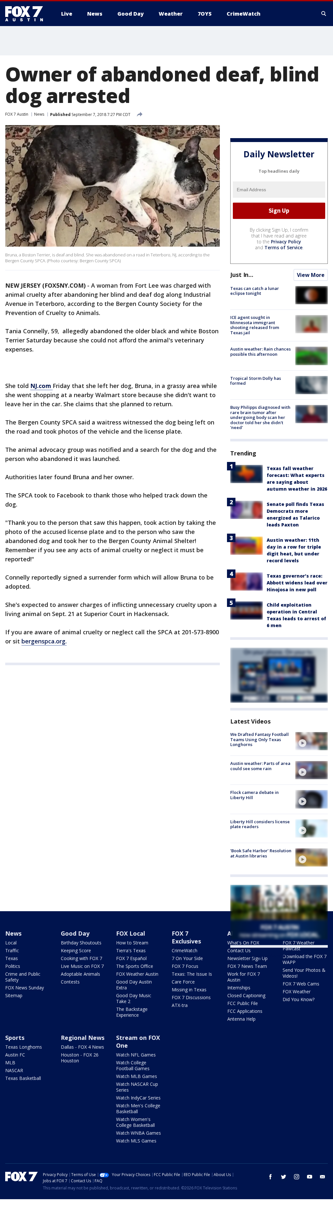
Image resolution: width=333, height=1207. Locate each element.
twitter (283, 1176)
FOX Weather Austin (137, 974)
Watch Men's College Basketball (138, 1108)
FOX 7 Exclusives (186, 937)
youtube (309, 1176)
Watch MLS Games (136, 1141)
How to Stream (132, 943)
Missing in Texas (189, 989)
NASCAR (14, 1070)
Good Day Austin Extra (134, 985)
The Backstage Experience (132, 1012)
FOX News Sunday (24, 987)
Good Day (75, 933)
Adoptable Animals (80, 974)
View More (311, 275)
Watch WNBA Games (138, 1133)
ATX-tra (180, 1005)
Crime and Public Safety (22, 977)
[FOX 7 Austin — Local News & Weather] (26, 14)
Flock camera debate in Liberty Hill (254, 794)
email (322, 1176)
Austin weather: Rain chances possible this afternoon (260, 351)
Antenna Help (241, 1019)
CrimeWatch (184, 950)
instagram (296, 1176)
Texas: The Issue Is (192, 974)
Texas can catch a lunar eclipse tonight (254, 290)
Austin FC (15, 1055)
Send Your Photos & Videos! (304, 973)
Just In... (241, 275)
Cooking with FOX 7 (81, 958)
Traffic (12, 950)
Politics (12, 966)
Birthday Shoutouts (81, 943)
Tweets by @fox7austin (258, 955)
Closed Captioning (246, 995)
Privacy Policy (286, 241)
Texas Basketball (23, 1078)
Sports (14, 1038)
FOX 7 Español (131, 958)
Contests (70, 982)
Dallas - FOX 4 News (82, 1047)
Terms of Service (283, 247)
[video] (311, 741)
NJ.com (41, 386)
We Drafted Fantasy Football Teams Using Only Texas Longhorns (259, 739)
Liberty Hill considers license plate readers (260, 824)
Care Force (183, 982)
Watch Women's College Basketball (135, 1122)
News (39, 114)
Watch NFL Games (136, 1055)
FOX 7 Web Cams (301, 984)
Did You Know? (298, 999)
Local (11, 943)
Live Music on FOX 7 (82, 966)
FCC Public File (242, 1003)
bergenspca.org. (44, 641)
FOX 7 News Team (247, 966)
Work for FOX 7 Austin (243, 977)
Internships (238, 987)
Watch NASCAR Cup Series (137, 1087)
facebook (270, 1176)
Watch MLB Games (136, 1076)
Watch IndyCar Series (138, 1098)
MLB (10, 1062)
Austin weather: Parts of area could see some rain (260, 765)
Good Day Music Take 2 (133, 998)
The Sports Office (134, 966)
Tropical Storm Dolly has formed (255, 380)
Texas (11, 958)
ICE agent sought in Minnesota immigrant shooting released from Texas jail (254, 325)
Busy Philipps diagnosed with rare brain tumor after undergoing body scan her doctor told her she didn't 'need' (260, 417)
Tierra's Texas (131, 950)
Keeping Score (76, 950)
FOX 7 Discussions (191, 997)
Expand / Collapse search (324, 13)
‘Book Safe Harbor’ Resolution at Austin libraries (260, 853)
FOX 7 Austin (16, 114)
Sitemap (13, 995)
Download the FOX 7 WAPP (304, 959)
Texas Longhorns (23, 1047)
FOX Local (130, 933)
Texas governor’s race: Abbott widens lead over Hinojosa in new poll (297, 583)
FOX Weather (297, 991)
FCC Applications (244, 1011)
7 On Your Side (187, 958)
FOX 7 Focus (185, 966)
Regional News (82, 1038)
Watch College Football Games (133, 1065)
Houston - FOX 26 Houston (80, 1058)
